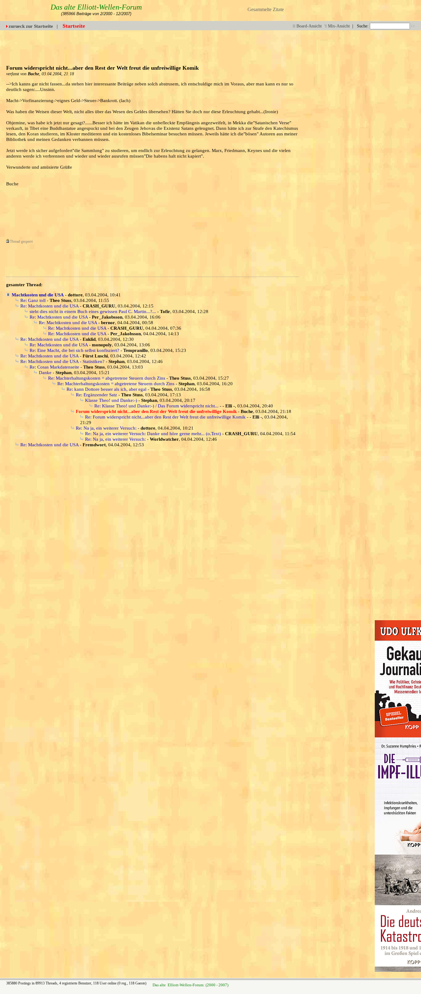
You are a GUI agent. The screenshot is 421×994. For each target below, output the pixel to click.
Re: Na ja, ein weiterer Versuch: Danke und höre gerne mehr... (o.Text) (153, 433)
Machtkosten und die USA (38, 294)
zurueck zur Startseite (31, 26)
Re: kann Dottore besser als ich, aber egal (106, 389)
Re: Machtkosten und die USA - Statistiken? (62, 361)
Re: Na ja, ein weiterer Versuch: (106, 428)
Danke (45, 372)
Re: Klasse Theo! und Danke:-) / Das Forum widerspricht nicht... (156, 405)
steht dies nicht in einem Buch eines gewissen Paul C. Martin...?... (93, 311)
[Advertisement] (263, 44)
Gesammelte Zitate (265, 9)
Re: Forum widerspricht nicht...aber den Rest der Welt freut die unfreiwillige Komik (165, 417)
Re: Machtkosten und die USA (49, 305)
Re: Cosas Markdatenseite (54, 367)
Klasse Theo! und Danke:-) (111, 400)
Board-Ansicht (309, 26)
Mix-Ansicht (339, 26)
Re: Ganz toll (33, 300)
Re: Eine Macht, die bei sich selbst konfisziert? (74, 350)
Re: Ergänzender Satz (96, 394)
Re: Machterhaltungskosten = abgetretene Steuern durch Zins (106, 378)
